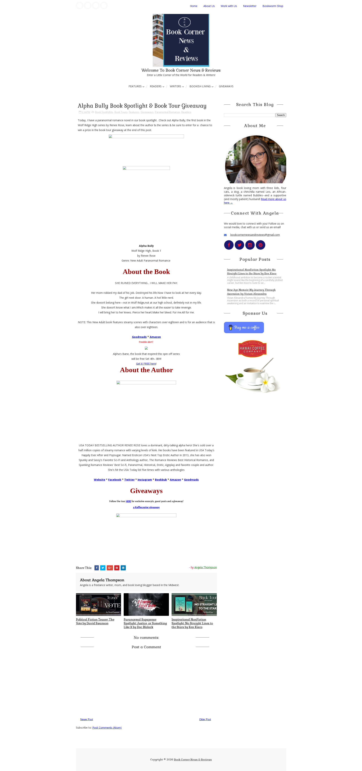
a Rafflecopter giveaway (146, 507)
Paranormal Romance (167, 112)
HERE (128, 501)
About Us (209, 6)
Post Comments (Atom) (107, 727)
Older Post (205, 719)
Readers (156, 86)
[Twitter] (87, 5)
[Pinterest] (103, 5)
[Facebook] (79, 5)
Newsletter (249, 6)
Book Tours (120, 112)
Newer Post (86, 719)
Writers (175, 86)
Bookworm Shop (272, 6)
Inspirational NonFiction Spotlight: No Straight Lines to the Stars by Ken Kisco (192, 623)
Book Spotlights (104, 112)
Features (135, 86)
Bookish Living (200, 86)
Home (193, 6)
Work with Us (229, 6)
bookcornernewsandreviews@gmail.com (255, 234)
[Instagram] (95, 5)
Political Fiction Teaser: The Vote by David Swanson (95, 621)
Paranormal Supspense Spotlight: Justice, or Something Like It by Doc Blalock (145, 623)
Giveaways (226, 86)
